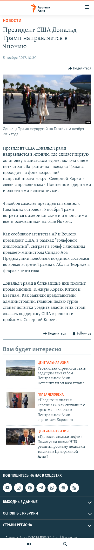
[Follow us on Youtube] (7, 487)
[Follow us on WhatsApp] (52, 487)
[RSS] (74, 487)
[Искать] (65, 544)
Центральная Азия (53, 363)
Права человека (51, 395)
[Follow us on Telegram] (41, 487)
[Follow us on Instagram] (18, 487)
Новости (12, 21)
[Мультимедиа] (29, 544)
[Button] (79, 68)
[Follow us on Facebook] (29, 487)
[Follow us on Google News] (63, 487)
